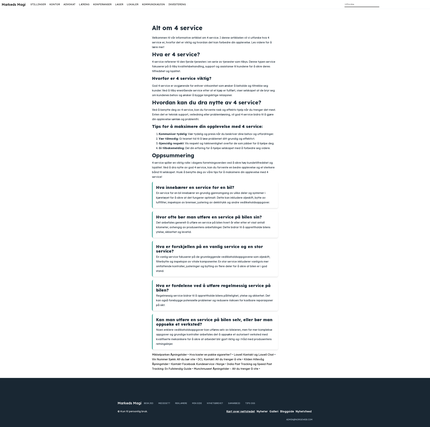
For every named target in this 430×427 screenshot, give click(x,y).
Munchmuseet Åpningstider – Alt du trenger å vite (226, 368)
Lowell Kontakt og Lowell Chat (254, 354)
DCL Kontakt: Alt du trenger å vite (220, 359)
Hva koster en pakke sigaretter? (210, 354)
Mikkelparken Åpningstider (169, 354)
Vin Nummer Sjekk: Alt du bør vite (173, 359)
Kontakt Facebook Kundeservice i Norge (198, 364)
